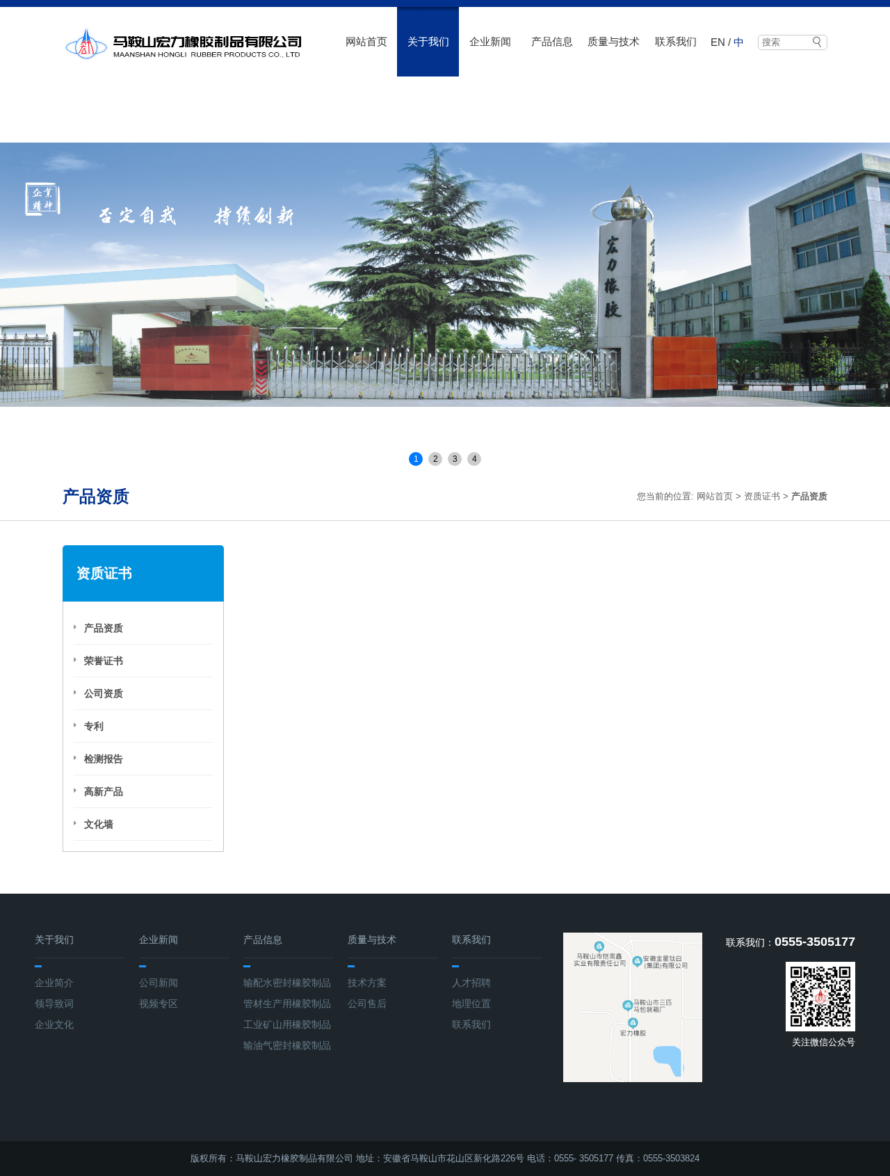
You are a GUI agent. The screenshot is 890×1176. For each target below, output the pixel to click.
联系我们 (676, 41)
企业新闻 (490, 41)
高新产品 (103, 791)
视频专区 (158, 1003)
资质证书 (762, 496)
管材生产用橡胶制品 (287, 1003)
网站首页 (366, 41)
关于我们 (428, 41)
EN (718, 42)
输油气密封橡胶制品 (287, 1045)
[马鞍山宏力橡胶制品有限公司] (182, 44)
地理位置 (471, 1003)
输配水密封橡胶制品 (287, 982)
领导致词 (54, 1003)
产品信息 (552, 41)
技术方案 (367, 982)
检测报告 (103, 758)
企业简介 (54, 982)
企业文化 (54, 1024)
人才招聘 (471, 982)
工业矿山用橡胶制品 (287, 1024)
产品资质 (103, 628)
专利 (94, 726)
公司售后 (367, 1003)
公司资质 (103, 693)
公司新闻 (158, 982)
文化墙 (98, 824)
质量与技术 (614, 41)
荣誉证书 (103, 660)
